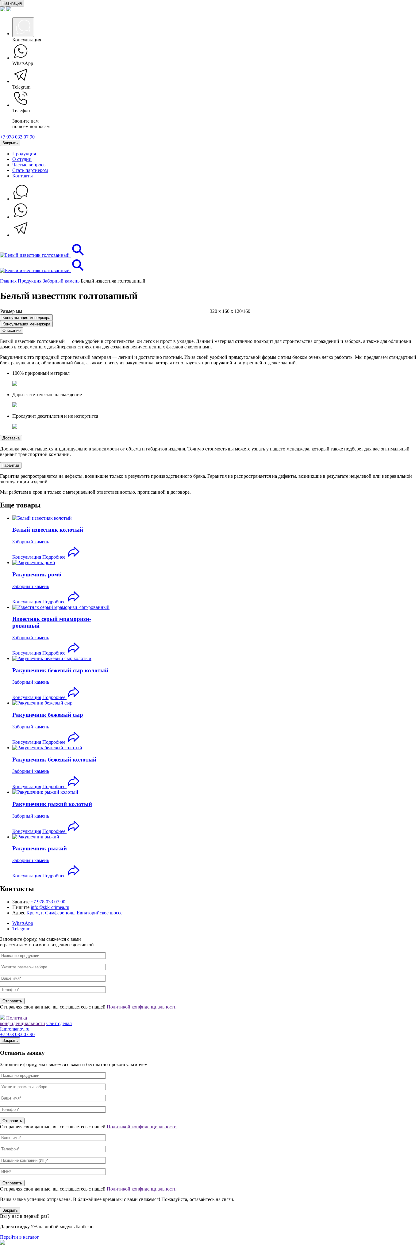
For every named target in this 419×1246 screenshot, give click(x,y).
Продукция (24, 153)
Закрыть (10, 143)
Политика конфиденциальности (22, 1020)
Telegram (21, 928)
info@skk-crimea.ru (50, 907)
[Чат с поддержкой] (20, 198)
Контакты (22, 175)
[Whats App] (20, 216)
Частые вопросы (29, 164)
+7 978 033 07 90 (17, 136)
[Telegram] (20, 234)
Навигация (12, 3)
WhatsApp (22, 923)
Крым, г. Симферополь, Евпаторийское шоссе (74, 912)
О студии (22, 159)
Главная (8, 280)
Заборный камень (61, 280)
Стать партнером (30, 170)
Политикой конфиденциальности (142, 1006)
